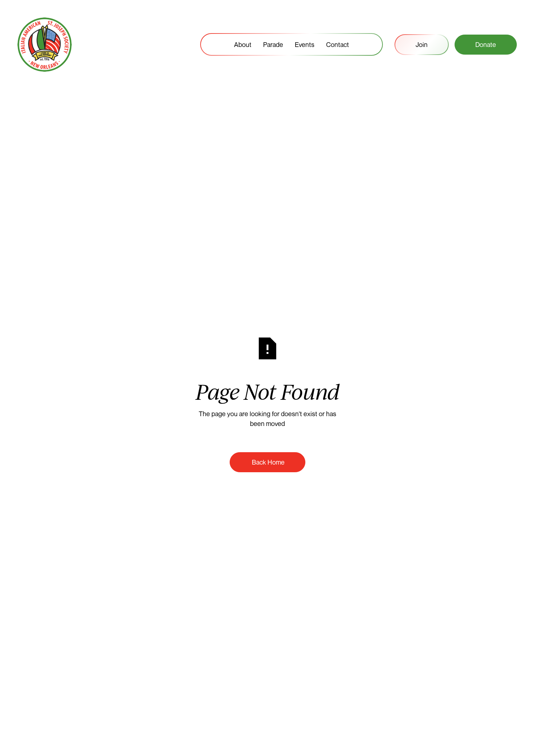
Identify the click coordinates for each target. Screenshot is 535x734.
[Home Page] (44, 44)
